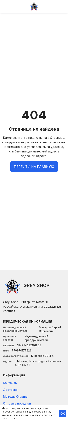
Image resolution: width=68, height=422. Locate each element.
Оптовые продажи (17, 403)
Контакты (10, 383)
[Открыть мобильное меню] (6, 6)
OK (62, 413)
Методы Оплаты (15, 396)
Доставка (10, 390)
